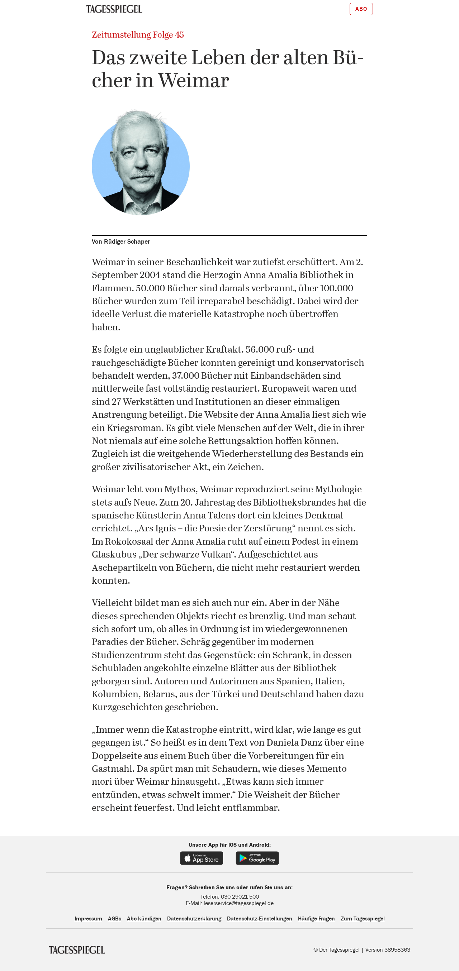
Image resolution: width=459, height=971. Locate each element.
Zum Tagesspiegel (363, 918)
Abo (361, 9)
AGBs (114, 918)
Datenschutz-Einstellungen (259, 918)
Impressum (88, 918)
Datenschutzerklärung (194, 918)
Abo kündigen (144, 918)
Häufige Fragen (316, 918)
